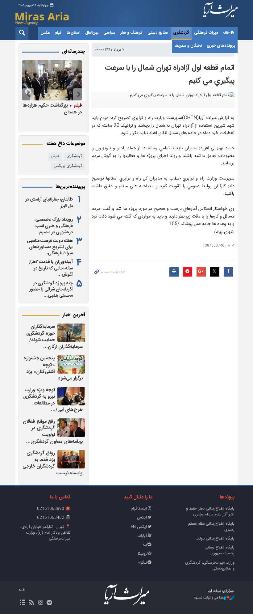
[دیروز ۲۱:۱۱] (71, 333)
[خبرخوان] (31, 603)
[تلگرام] (49, 603)
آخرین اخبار (74, 315)
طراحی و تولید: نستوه (208, 598)
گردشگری (181, 32)
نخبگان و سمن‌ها (188, 45)
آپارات (142, 536)
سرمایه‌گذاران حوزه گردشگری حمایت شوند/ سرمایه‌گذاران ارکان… (54, 337)
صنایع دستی (157, 32)
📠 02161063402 (53, 517)
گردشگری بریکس (68, 166)
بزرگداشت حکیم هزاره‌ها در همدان (52, 109)
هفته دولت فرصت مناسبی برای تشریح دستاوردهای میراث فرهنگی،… (50, 247)
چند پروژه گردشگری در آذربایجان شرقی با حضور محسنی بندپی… (51, 289)
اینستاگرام (139, 509)
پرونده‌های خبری (221, 45)
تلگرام (142, 563)
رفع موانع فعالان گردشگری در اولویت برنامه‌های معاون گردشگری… (53, 432)
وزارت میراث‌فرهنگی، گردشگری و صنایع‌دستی (209, 566)
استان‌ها (73, 32)
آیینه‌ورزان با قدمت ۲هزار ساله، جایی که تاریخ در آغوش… (51, 268)
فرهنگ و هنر (131, 32)
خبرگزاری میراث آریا (220, 14)
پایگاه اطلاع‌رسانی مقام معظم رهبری (211, 527)
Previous (79, 94)
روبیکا (142, 554)
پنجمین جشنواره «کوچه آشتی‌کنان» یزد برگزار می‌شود (53, 368)
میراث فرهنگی (206, 32)
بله (145, 545)
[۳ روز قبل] (52, 80)
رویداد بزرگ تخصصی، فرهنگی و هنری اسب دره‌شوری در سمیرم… (54, 226)
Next (28, 94)
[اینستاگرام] (40, 603)
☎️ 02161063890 (53, 509)
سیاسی (109, 32)
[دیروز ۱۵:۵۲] (71, 427)
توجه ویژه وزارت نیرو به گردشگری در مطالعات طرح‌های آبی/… (53, 400)
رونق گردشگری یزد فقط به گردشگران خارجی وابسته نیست (53, 463)
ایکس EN (139, 527)
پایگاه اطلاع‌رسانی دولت (215, 539)
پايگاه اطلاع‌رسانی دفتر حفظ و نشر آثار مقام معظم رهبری (210, 512)
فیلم (58, 32)
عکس (45, 32)
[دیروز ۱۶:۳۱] (71, 364)
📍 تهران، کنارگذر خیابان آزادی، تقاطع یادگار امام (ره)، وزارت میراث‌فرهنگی (45, 533)
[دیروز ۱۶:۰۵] (71, 396)
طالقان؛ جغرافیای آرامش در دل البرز (49, 203)
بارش (55, 156)
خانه (226, 32)
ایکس (142, 517)
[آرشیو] (22, 603)
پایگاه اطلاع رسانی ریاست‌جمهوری (219, 550)
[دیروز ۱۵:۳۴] (71, 459)
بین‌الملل (91, 32)
